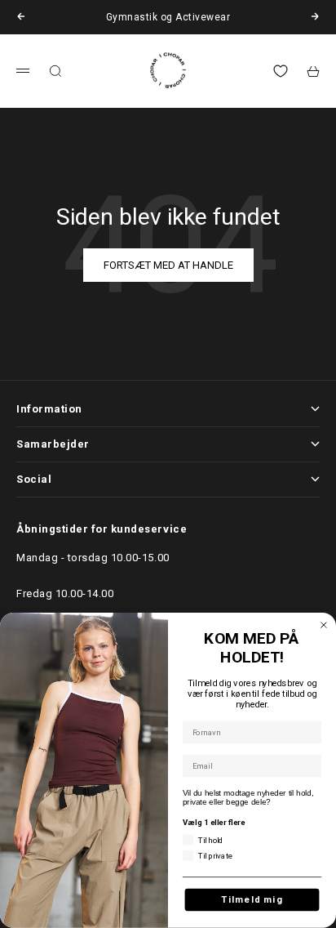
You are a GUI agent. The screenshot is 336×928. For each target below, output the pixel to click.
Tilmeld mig (252, 900)
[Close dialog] (323, 624)
